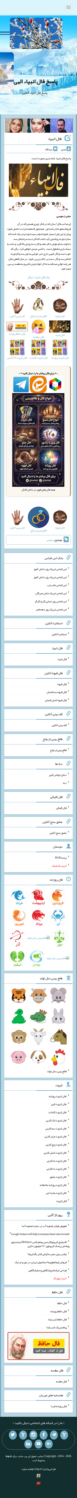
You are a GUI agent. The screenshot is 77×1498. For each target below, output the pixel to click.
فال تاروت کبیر (59, 1104)
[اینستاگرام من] (33, 1435)
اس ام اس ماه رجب (57, 585)
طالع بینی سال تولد (57, 1071)
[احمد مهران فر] (61, 126)
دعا (65, 783)
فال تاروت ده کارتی (56, 1168)
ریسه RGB (61, 857)
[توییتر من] (13, 1435)
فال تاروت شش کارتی (55, 1152)
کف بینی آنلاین (59, 725)
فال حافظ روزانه (58, 1311)
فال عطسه (61, 1381)
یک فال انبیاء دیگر (38, 277)
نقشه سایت (28, 1469)
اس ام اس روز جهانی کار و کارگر (51, 601)
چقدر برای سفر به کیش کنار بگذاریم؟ (47, 1254)
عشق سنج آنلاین (58, 832)
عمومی (50, 540)
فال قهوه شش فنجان (56, 700)
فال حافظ (62, 1303)
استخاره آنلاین (59, 634)
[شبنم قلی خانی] (16, 126)
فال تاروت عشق (58, 1177)
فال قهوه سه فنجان (57, 692)
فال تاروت (61, 1201)
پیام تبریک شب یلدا (56, 1327)
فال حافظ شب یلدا (57, 1319)
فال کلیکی (61, 808)
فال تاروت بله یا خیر (56, 1193)
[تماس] (23, 1435)
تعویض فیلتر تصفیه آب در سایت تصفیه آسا (44, 1226)
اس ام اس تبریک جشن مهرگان (51, 593)
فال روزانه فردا (59, 1406)
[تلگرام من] (54, 1435)
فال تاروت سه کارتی (56, 1128)
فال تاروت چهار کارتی (55, 1136)
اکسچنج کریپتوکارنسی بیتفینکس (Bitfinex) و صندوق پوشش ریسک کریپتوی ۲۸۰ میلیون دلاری (40, 1244)
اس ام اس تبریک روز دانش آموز (50, 569)
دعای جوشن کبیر (58, 775)
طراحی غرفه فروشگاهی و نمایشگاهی (47, 1270)
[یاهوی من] (64, 1435)
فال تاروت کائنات (57, 1112)
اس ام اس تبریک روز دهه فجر (51, 609)
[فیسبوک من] (44, 1435)
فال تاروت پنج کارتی (56, 1144)
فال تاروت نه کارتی (57, 1160)
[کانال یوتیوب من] (38, 1444)
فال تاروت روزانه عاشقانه (53, 1184)
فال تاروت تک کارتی (56, 1120)
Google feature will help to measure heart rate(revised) (40, 1234)
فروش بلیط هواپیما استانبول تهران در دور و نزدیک (41, 1262)
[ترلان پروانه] (38, 126)
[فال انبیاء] (38, 181)
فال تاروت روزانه (58, 1096)
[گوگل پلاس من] (49, 1444)
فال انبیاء (55, 139)
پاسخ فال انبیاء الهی (35, 81)
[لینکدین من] (28, 1444)
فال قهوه (62, 684)
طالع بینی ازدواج (58, 750)
